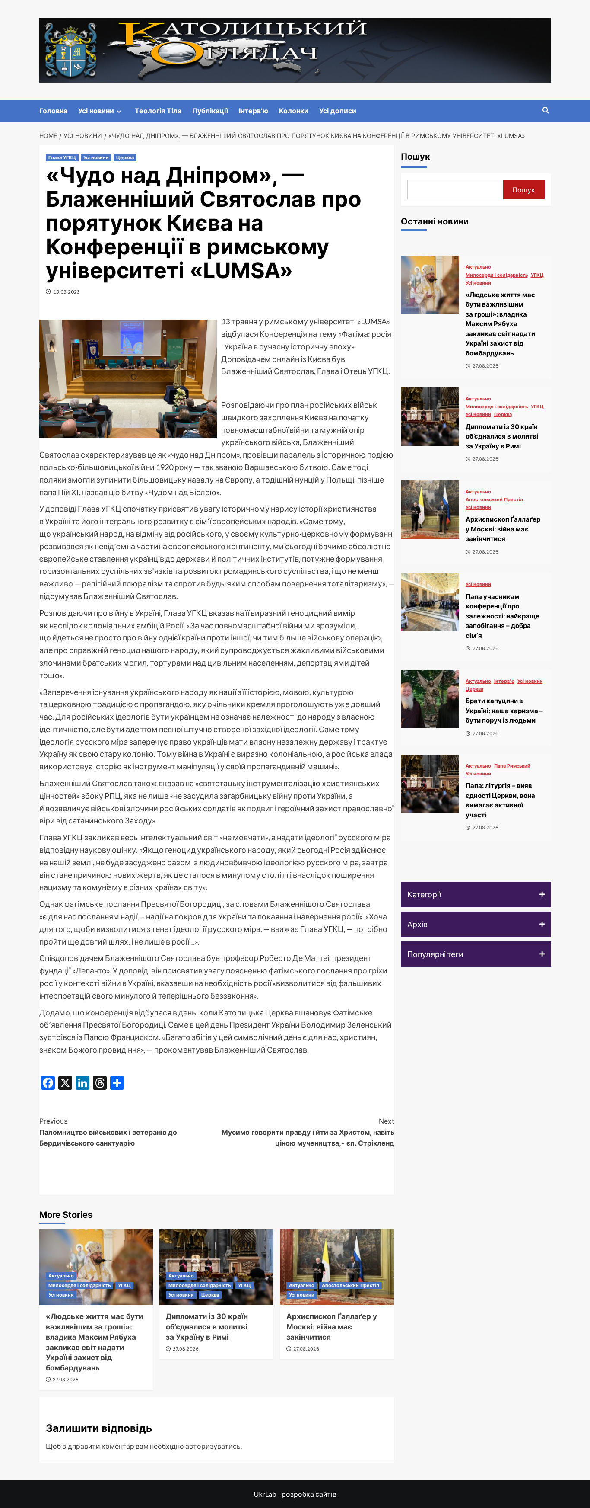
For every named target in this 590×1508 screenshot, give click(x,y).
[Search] (545, 110)
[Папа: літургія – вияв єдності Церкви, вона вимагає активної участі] (430, 784)
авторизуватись (213, 1446)
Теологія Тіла (158, 110)
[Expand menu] (119, 111)
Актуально (61, 1276)
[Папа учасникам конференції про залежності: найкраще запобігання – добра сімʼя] (430, 602)
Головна (53, 110)
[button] (476, 894)
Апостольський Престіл (350, 1285)
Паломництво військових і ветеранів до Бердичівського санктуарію (108, 1132)
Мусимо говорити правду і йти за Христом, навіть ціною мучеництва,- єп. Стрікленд (308, 1132)
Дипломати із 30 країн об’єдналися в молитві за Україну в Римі (207, 1327)
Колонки (293, 110)
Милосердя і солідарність (79, 1285)
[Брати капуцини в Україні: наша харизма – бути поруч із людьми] (430, 699)
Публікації (210, 110)
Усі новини (96, 110)
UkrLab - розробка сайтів (295, 1494)
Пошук (415, 156)
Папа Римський (512, 766)
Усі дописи (337, 110)
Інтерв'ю (504, 681)
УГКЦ (124, 1285)
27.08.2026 (66, 1380)
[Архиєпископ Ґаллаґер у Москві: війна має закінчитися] (337, 1267)
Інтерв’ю (253, 110)
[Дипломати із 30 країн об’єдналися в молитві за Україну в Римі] (430, 416)
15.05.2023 (66, 291)
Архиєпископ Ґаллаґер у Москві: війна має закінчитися (331, 1327)
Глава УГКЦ (62, 157)
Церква (125, 157)
